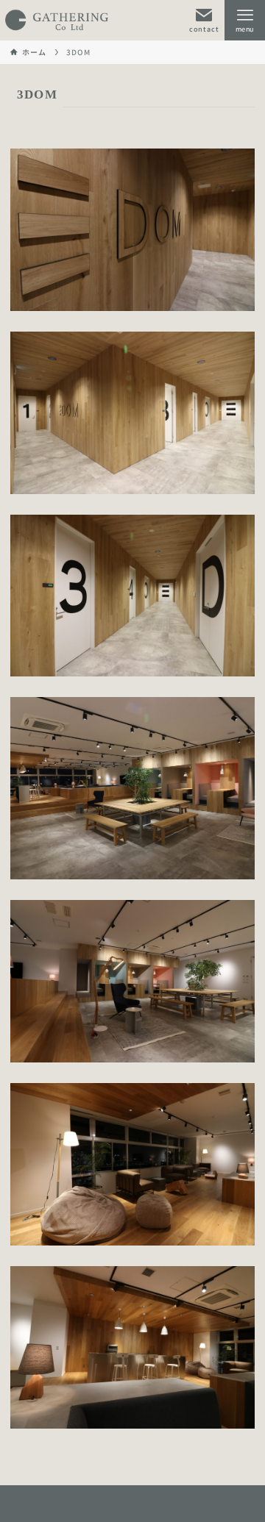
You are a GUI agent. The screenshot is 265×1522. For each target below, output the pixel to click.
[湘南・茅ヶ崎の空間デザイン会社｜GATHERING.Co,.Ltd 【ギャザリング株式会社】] (56, 20)
